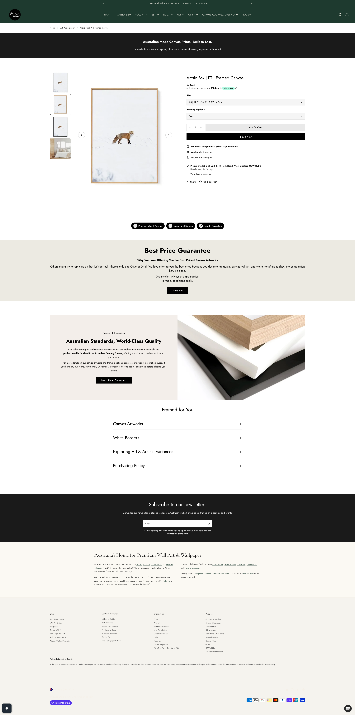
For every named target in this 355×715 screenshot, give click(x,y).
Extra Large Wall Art (57, 633)
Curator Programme (161, 644)
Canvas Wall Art (56, 630)
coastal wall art (217, 564)
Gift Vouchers (211, 630)
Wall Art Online (56, 623)
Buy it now (246, 136)
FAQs (156, 637)
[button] (104, 3)
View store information (200, 173)
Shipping (207, 152)
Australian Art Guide (109, 633)
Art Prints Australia (57, 619)
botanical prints (230, 564)
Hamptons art (252, 564)
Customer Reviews (161, 633)
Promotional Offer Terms (215, 633)
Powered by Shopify (83, 696)
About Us (157, 641)
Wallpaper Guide (108, 619)
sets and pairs (248, 573)
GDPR (208, 644)
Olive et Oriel (65, 696)
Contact (156, 619)
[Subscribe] (209, 523)
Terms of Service (212, 637)
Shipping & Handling (213, 619)
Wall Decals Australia (58, 637)
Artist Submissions (160, 630)
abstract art (241, 564)
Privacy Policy (211, 626)
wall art (139, 564)
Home (52, 27)
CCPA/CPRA (210, 648)
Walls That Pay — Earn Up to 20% (166, 648)
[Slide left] (81, 135)
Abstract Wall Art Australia (59, 641)
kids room (225, 573)
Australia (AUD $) (62, 689)
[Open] (7, 708)
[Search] (340, 14)
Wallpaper (54, 626)
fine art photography (191, 567)
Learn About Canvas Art (113, 380)
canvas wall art (156, 564)
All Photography (67, 27)
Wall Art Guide (107, 622)
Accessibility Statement (214, 651)
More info (178, 290)
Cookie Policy (211, 641)
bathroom (216, 573)
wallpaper (166, 581)
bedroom (208, 573)
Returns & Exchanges (201, 157)
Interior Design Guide (110, 626)
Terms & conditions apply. (177, 281)
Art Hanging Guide (109, 630)
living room (199, 573)
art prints (146, 564)
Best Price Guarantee (161, 626)
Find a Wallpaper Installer (111, 640)
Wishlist (156, 623)
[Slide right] (168, 135)
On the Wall (106, 637)
